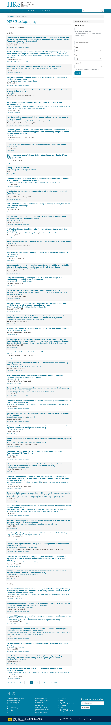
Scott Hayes (35, 562)
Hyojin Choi (10, 660)
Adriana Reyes (58, 482)
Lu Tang (53, 106)
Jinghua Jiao (10, 404)
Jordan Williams (37, 511)
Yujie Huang (30, 343)
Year (76, 55)
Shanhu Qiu (11, 575)
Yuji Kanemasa (22, 442)
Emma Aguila (29, 607)
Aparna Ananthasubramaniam (35, 392)
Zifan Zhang (19, 269)
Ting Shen (45, 632)
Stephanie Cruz (12, 244)
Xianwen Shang (64, 404)
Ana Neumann (17, 294)
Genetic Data (39, 705)
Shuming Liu (34, 404)
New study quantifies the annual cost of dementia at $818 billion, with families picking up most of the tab (38, 91)
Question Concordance (42, 709)
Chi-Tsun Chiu (30, 482)
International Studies (41, 712)
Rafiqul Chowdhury (13, 233)
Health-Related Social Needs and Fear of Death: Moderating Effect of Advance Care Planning (37, 253)
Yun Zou (21, 430)
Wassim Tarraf (20, 482)
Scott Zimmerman (20, 524)
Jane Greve (20, 170)
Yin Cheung (33, 81)
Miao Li (14, 43)
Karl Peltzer (20, 56)
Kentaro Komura (33, 442)
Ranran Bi (10, 220)
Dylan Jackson (38, 292)
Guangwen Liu (11, 343)
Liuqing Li (47, 106)
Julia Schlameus (12, 547)
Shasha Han (11, 620)
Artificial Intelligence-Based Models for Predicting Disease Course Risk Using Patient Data (37, 230)
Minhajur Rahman (54, 233)
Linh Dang (20, 392)
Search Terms (79, 25)
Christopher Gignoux (56, 182)
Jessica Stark (11, 562)
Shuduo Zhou (43, 307)
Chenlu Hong (21, 343)
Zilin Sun (22, 575)
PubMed (11, 47)
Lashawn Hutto (12, 135)
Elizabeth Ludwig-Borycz (22, 594)
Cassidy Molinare (25, 511)
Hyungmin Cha (12, 330)
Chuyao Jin (55, 497)
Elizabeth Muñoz (23, 547)
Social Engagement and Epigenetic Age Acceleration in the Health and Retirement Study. (34, 103)
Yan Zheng (18, 634)
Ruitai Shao (37, 620)
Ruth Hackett (21, 320)
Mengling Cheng (12, 468)
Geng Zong (10, 634)
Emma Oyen (49, 509)
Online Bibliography (41, 707)
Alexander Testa (12, 292)
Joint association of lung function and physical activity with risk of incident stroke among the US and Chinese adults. (36, 217)
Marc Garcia (11, 482)
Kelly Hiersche (26, 562)
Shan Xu (14, 108)
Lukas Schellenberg (13, 366)
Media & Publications (46, 11)
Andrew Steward (26, 281)
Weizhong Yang (46, 620)
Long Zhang (18, 307)
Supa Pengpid (11, 56)
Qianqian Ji (26, 106)
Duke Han (55, 511)
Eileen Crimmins (23, 468)
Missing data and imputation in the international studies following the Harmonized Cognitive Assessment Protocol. (35, 376)
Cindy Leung (65, 594)
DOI (8, 47)
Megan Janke (11, 535)
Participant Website (41, 699)
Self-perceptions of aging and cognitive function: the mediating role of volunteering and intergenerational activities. (34, 279)
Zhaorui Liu (55, 343)
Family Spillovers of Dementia (19, 168)
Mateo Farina (33, 547)
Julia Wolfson (56, 594)
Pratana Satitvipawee (32, 56)
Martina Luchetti (43, 672)
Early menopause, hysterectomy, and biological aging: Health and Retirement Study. (37, 644)
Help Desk (63, 699)
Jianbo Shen (25, 404)
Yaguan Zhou (11, 121)
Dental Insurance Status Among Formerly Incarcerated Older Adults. (33, 290)
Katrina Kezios (32, 524)
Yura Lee (10, 281)
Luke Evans (10, 182)
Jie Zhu (16, 220)
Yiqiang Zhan (40, 108)
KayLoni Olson (11, 320)
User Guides (38, 711)
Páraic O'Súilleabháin (56, 672)
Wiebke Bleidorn (25, 366)
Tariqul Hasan (33, 233)
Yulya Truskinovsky (30, 170)
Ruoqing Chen (22, 108)
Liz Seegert (10, 94)
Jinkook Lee (10, 195)
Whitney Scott (30, 320)
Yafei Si (18, 121)
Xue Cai (28, 575)
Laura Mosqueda (38, 509)
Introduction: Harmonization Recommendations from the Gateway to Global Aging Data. (37, 192)
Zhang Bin (10, 417)
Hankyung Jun (11, 607)
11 (41, 682)
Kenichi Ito (42, 442)
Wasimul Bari (24, 233)
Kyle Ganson (48, 292)
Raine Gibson (33, 182)
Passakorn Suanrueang (61, 56)
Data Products (32, 11)
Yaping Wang (11, 497)
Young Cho (16, 281)
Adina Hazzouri (42, 524)
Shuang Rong (26, 634)
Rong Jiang (53, 68)
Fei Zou (42, 68)
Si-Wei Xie (10, 307)
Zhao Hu (9, 106)
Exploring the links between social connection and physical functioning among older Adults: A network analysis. (38, 389)
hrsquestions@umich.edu (16, 709)
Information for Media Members (69, 704)
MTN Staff (10, 159)
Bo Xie (17, 575)
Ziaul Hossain (43, 233)
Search (78, 73)
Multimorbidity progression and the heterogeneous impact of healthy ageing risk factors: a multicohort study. (39, 617)
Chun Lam (17, 81)
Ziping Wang (66, 632)
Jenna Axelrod (47, 511)
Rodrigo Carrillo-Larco (29, 121)
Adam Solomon (12, 354)
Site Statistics (64, 709)
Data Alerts (63, 705)
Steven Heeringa (46, 594)
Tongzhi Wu (35, 575)
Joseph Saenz (48, 482)
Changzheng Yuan (37, 634)
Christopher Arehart (21, 182)
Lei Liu (56, 404)
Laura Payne (28, 535)
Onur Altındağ (11, 170)
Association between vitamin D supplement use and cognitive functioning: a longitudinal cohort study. (37, 78)
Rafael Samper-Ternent (25, 292)
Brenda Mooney (12, 208)
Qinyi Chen (19, 68)
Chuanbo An (11, 269)
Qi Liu (20, 106)
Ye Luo (9, 43)
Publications (12, 16)
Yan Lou (15, 430)
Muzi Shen (29, 620)
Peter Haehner (36, 366)
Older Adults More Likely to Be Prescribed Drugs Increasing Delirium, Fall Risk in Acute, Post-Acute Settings (38, 205)
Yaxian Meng (39, 106)
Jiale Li (32, 106)
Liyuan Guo (36, 535)
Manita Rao (20, 607)
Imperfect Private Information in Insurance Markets (27, 352)
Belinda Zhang (58, 509)
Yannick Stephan (12, 672)
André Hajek (11, 58)
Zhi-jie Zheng (26, 307)
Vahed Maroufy (57, 292)
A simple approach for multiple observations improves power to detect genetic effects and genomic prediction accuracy (38, 179)
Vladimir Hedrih (12, 146)
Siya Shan (52, 632)
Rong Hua (10, 81)
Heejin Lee (10, 594)
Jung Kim (10, 647)
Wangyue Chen (20, 620)
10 (37, 682)
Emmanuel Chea (12, 455)
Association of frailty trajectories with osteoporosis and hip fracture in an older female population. (38, 414)
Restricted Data (39, 702)
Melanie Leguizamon (13, 509)
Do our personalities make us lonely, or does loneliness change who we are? (37, 144)
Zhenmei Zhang (22, 43)
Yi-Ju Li (47, 68)
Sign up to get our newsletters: (92, 699)
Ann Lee (18, 562)
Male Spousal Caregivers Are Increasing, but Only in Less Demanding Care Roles (38, 328)
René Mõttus (33, 672)
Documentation (20, 11)
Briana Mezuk (49, 392)
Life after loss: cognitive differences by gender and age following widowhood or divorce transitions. (38, 545)
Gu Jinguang (18, 417)
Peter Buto (10, 524)
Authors (77, 39)
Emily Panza (40, 320)
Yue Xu (15, 106)
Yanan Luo (62, 343)
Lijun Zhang (42, 404)
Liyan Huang (21, 632)
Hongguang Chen (36, 497)
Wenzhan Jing (46, 497)
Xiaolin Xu (47, 121)
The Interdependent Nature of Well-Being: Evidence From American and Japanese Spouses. (39, 439)
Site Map (62, 702)
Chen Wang (56, 620)
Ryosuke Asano (12, 442)
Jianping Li (34, 307)
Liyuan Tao (19, 497)
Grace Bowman (43, 182)
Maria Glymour (53, 524)
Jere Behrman (19, 195)
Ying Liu (17, 379)
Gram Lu (26, 497)
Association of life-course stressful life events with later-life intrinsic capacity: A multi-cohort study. (38, 118)
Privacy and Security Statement (69, 711)
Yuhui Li (58, 632)
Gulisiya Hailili (11, 632)
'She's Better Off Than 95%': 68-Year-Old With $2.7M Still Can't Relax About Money (39, 242)
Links (61, 707)
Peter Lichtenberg (27, 509)
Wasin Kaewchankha (46, 56)
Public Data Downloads (42, 700)
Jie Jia (20, 220)
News (61, 700)
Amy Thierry (39, 482)
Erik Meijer (10, 379)
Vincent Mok (25, 81)
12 (45, 682)
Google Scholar (26, 47)
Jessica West (11, 68)
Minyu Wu (28, 632)
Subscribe (85, 708)
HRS (10, 712)
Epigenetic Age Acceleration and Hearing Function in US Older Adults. (34, 66)
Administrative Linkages (42, 704)
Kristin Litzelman (20, 660)
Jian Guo (18, 404)
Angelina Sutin (23, 672)
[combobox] (83, 42)
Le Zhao (9, 430)
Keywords (77, 63)
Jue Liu (61, 497)
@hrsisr (11, 710)
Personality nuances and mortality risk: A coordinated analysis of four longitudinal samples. (34, 669)
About (10, 11)
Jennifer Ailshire (22, 330)
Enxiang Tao (31, 108)
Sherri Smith (27, 68)
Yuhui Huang (37, 632)
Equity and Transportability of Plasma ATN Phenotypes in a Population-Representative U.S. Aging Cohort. (35, 452)
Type (76, 47)
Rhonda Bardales (12, 256)
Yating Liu (47, 343)
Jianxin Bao (35, 68)
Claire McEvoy (35, 594)
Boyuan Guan (39, 343)
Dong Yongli (31, 417)
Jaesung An (19, 535)
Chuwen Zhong (12, 392)
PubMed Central (18, 47)
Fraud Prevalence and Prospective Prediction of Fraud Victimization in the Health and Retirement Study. (39, 507)
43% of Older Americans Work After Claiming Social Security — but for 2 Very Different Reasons (37, 156)
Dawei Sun (50, 404)
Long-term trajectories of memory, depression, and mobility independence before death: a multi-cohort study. (39, 401)
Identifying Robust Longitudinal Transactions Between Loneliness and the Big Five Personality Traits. (37, 364)
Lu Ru (24, 417)
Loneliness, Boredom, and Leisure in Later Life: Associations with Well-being (37, 533)
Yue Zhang (40, 121)
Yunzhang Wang (62, 106)
